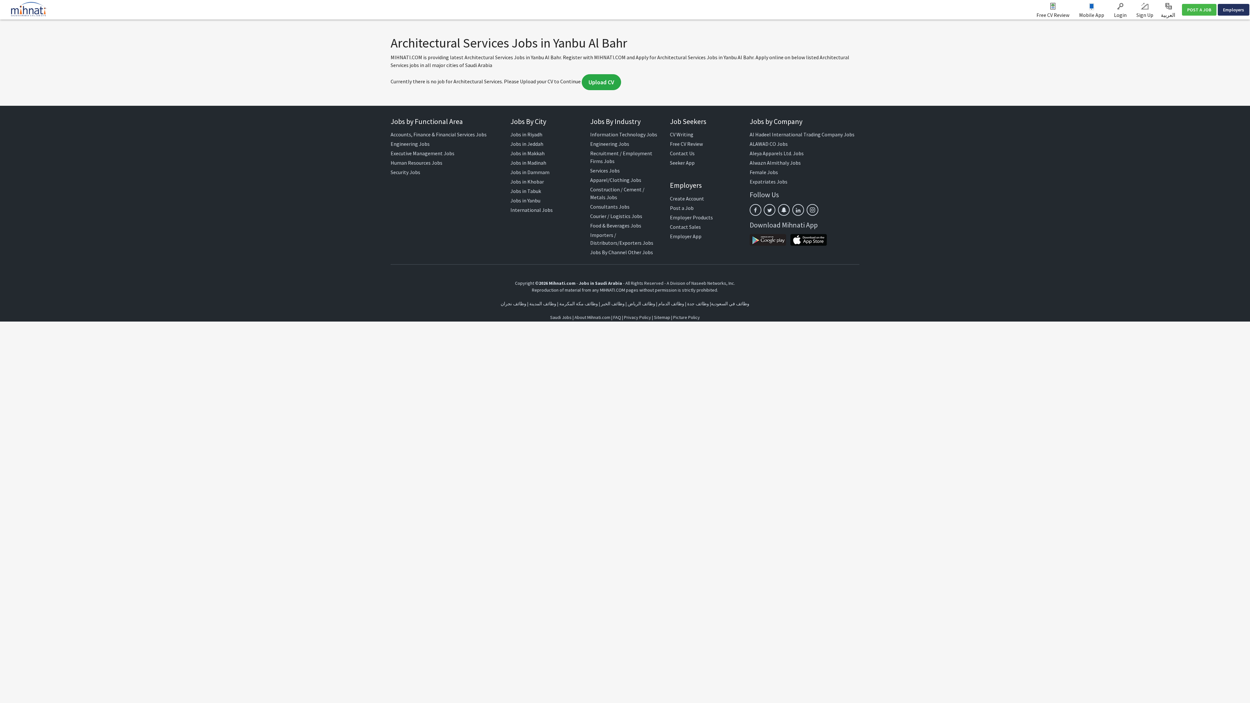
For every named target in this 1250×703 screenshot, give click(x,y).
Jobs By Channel (608, 252)
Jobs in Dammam (529, 172)
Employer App (685, 236)
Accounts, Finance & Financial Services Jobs (439, 134)
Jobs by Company (776, 121)
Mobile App (1091, 15)
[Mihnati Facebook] (755, 210)
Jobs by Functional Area (427, 121)
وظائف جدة (698, 304)
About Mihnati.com (593, 317)
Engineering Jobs (410, 144)
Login (1120, 15)
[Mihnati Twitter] (769, 210)
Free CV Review (1052, 15)
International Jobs (531, 210)
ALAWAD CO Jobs (769, 144)
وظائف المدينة (542, 304)
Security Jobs (405, 172)
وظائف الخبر (613, 304)
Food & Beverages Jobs (615, 225)
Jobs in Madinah (528, 162)
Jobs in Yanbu (525, 200)
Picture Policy (686, 317)
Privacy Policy (637, 317)
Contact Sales (685, 227)
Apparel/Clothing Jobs (615, 180)
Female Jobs (764, 172)
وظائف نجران (513, 304)
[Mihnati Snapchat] (784, 210)
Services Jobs (605, 170)
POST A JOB (1199, 10)
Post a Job (682, 208)
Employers (1233, 10)
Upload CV (601, 82)
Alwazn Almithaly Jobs (775, 162)
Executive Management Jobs (422, 153)
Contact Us (682, 153)
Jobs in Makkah (527, 153)
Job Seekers (688, 121)
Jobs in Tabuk (525, 191)
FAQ (617, 317)
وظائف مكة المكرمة (578, 304)
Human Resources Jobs (416, 162)
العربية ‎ (1168, 15)
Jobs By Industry (615, 121)
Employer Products (691, 217)
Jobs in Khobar (527, 181)
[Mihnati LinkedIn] (798, 210)
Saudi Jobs (561, 317)
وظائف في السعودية (730, 304)
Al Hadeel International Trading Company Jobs (802, 134)
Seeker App (682, 162)
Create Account (687, 198)
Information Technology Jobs (623, 134)
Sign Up (1144, 15)
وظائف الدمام (671, 304)
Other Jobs (640, 252)
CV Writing (681, 134)
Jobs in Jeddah (526, 144)
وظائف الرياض (641, 304)
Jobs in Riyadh (526, 134)
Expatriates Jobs (768, 181)
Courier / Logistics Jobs (616, 216)
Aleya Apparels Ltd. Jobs (777, 153)
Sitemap (662, 317)
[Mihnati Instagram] (812, 210)
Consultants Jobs (610, 206)
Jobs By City (528, 121)
